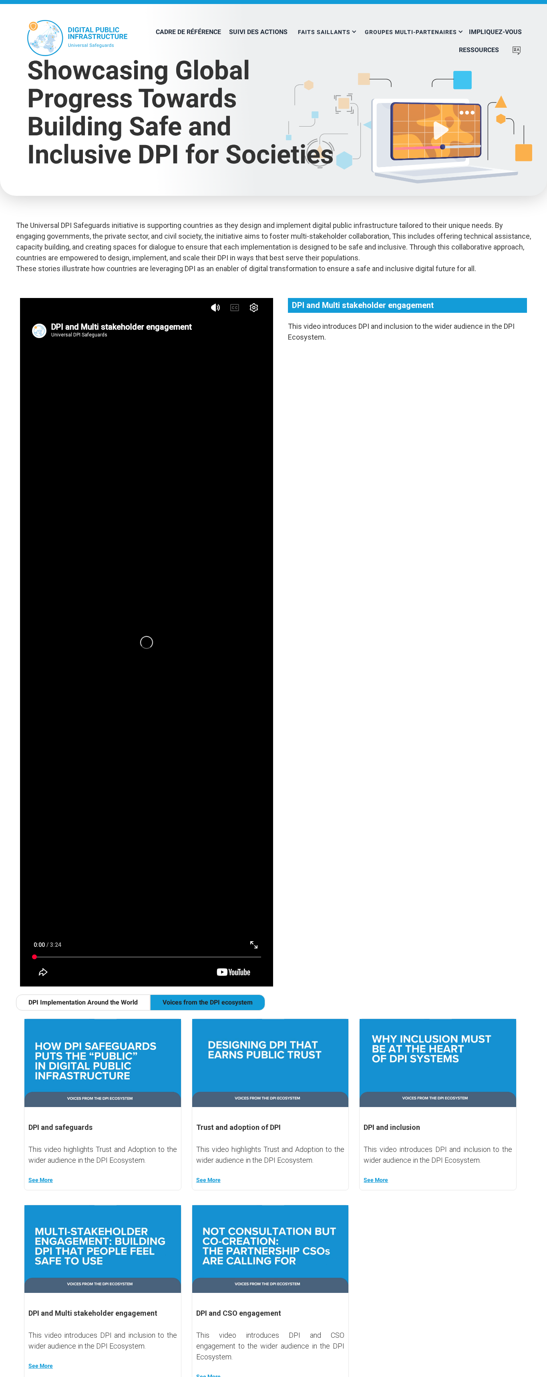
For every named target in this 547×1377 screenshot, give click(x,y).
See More (40, 1180)
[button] (327, 29)
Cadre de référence (188, 32)
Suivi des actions (258, 32)
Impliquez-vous (495, 32)
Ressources (479, 50)
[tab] (83, 1002)
